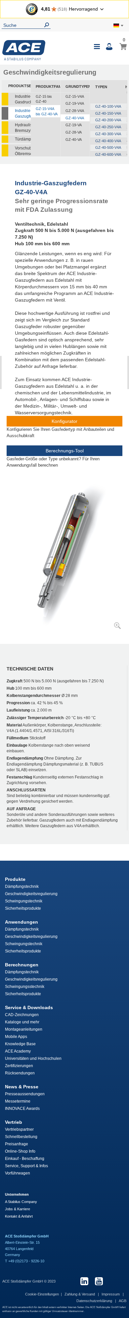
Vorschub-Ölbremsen (23, 151)
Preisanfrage (16, 1144)
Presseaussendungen (25, 1094)
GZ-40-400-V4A (108, 141)
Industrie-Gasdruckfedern (23, 99)
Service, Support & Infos (26, 1166)
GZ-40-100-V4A (108, 106)
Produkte (15, 879)
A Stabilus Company (21, 1202)
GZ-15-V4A (74, 96)
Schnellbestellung (21, 1136)
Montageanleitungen (23, 1029)
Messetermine (17, 1101)
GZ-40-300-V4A (108, 134)
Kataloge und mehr (22, 1022)
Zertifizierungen (19, 1065)
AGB (122, 1301)
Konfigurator (64, 421)
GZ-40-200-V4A (108, 120)
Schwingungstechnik (23, 901)
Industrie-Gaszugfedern (23, 113)
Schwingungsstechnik (24, 986)
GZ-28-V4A (74, 111)
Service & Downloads (29, 1007)
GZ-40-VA (73, 140)
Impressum (111, 1294)
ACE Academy (18, 1051)
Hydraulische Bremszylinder (23, 128)
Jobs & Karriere (17, 1209)
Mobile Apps (16, 1036)
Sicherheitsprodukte (23, 908)
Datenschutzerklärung (94, 1301)
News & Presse (21, 1086)
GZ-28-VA (73, 132)
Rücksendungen (20, 1073)
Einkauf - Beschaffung (24, 1158)
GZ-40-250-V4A (108, 127)
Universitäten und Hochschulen (33, 1058)
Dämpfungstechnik (22, 886)
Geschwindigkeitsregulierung (31, 893)
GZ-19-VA (73, 125)
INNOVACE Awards (22, 1108)
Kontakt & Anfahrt (19, 1216)
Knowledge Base (20, 1044)
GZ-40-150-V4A (108, 113)
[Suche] (48, 25)
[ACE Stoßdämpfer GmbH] (23, 50)
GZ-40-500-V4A (108, 147)
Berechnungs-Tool (65, 450)
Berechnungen (21, 964)
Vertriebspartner (19, 1129)
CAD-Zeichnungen (22, 1014)
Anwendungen (21, 922)
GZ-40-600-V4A (108, 154)
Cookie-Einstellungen (42, 1294)
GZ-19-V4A (74, 103)
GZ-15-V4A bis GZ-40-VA (47, 111)
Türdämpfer (23, 139)
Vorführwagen (17, 1173)
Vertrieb (13, 1122)
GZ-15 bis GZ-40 (44, 99)
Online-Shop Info (20, 1151)
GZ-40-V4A (74, 118)
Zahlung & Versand (80, 1294)
